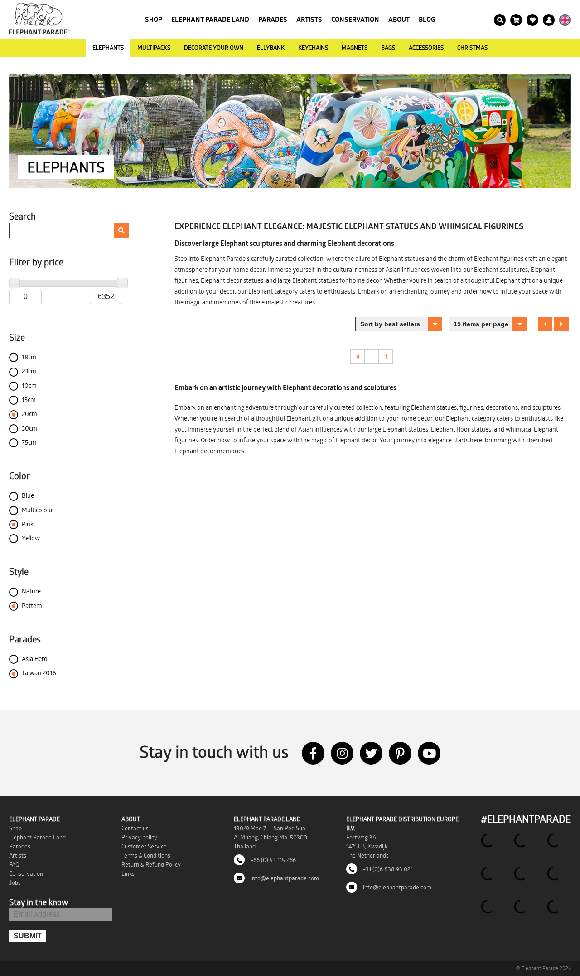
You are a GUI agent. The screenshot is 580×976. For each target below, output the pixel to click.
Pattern (32, 605)
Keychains (313, 48)
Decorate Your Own (213, 48)
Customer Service (144, 846)
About (399, 19)
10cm (29, 385)
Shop (153, 19)
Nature (31, 591)
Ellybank (271, 48)
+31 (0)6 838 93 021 (387, 869)
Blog (427, 19)
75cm (29, 442)
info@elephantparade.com (284, 878)
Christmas (472, 48)
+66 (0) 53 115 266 (272, 860)
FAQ (14, 864)
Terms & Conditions (145, 855)
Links (128, 873)
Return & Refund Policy (151, 864)
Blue (28, 495)
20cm (29, 413)
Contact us (135, 828)
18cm (29, 357)
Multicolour (37, 509)
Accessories (426, 48)
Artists (309, 19)
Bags (388, 48)
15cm (29, 399)
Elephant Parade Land (210, 19)
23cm (29, 371)
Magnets (354, 48)
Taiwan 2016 (39, 672)
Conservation (355, 19)
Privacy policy (139, 837)
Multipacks (153, 48)
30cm (29, 428)
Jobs (15, 882)
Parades (272, 19)
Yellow (31, 538)
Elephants (108, 48)
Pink (28, 524)
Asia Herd (35, 658)
